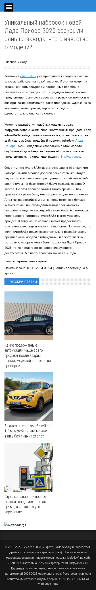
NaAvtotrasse (70, 156)
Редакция (17, 568)
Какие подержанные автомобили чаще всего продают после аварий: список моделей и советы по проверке (27, 355)
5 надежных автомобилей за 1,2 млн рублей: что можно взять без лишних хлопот (27, 430)
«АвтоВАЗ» (28, 76)
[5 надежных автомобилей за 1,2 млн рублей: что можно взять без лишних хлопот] (29, 396)
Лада (23, 62)
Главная (10, 62)
